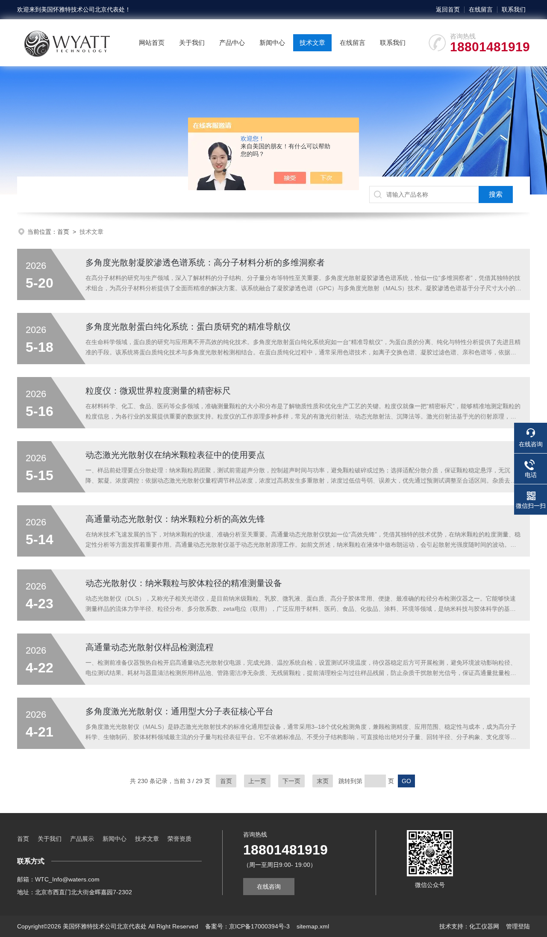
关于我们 (192, 42)
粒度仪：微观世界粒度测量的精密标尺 (158, 390)
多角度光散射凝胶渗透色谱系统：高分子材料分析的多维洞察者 (205, 262)
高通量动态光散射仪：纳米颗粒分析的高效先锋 (175, 519)
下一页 (291, 781)
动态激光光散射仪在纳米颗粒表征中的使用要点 (175, 455)
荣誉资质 (179, 838)
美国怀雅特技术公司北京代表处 (83, 9)
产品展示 (82, 838)
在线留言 (481, 9)
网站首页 (152, 42)
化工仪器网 (484, 926)
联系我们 (514, 9)
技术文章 (312, 42)
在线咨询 (269, 886)
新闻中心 (272, 42)
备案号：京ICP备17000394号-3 (247, 926)
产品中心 (232, 42)
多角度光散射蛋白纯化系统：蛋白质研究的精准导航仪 (188, 326)
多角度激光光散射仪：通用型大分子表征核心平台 (179, 711)
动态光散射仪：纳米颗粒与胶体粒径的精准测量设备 (183, 583)
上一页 (257, 781)
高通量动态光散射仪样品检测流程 (149, 647)
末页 (323, 781)
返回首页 (448, 9)
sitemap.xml (313, 926)
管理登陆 (518, 926)
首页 (63, 231)
